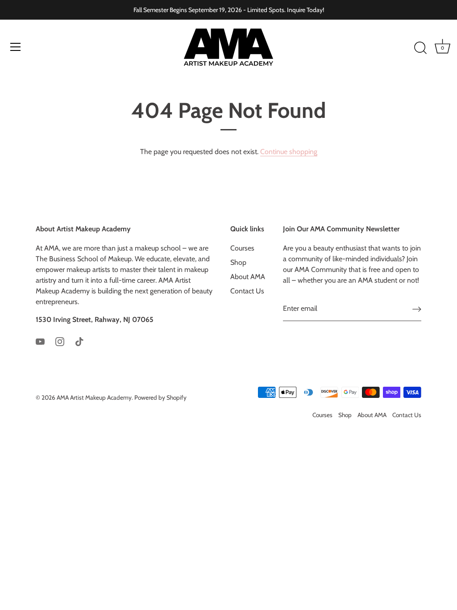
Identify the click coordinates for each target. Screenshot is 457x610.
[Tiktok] (79, 341)
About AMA (247, 276)
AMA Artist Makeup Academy (94, 397)
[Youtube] (40, 341)
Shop (238, 262)
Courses (242, 248)
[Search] (420, 48)
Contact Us (247, 291)
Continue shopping (288, 151)
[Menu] (15, 47)
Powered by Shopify (160, 397)
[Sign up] (416, 308)
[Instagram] (59, 341)
